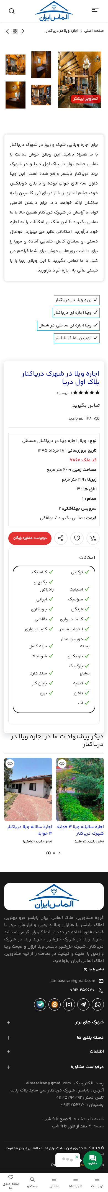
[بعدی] (23, 31)
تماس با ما (96, 969)
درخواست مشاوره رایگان (30, 538)
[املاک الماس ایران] (54, 11)
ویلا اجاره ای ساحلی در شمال (65, 325)
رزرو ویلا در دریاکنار (74, 300)
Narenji (83, 1165)
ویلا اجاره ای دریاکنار (73, 312)
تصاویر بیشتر (85, 98)
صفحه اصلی (94, 31)
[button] (48, 853)
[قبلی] (7, 31)
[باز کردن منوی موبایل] (95, 10)
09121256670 (82, 990)
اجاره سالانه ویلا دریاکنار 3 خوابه (29, 830)
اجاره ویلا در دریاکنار (62, 31)
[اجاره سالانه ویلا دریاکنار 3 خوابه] (28, 789)
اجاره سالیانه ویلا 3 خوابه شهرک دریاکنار (80, 830)
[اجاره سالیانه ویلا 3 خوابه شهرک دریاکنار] (80, 789)
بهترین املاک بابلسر (74, 338)
